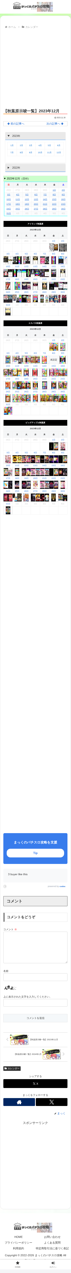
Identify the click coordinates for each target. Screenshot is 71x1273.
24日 (8, 209)
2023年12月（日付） (18, 178)
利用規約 (18, 1248)
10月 (40, 152)
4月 (40, 145)
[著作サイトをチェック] (19, 1102)
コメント (10, 929)
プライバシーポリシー (18, 1242)
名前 (5, 971)
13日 (36, 199)
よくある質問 (52, 1242)
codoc (62, 886)
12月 (59, 152)
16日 (63, 199)
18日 (18, 204)
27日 (36, 209)
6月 (58, 145)
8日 (54, 194)
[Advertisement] (35, 67)
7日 (45, 194)
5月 (49, 145)
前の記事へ (17, 123)
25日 (18, 209)
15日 (54, 199)
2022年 (15, 167)
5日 (27, 194)
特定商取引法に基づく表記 (52, 1248)
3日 (8, 194)
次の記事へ (53, 123)
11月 (49, 152)
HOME (18, 1236)
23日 (63, 204)
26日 (27, 209)
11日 (18, 199)
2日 (63, 190)
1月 (12, 145)
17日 (8, 204)
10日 (8, 199)
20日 (36, 204)
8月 (21, 152)
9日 (63, 194)
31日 (8, 213)
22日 (54, 204)
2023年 (15, 135)
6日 (36, 194)
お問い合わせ (52, 1236)
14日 (45, 199)
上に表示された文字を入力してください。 (27, 996)
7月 (12, 152)
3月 (30, 145)
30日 (63, 209)
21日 (45, 204)
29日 (54, 209)
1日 (54, 190)
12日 (27, 199)
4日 (17, 194)
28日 (45, 209)
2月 (21, 145)
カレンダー (13, 1068)
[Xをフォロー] (51, 1102)
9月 (30, 152)
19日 (27, 204)
